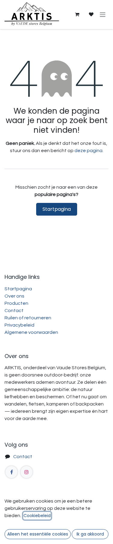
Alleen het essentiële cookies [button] (37, 534)
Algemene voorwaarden (31, 332)
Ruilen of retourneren (28, 317)
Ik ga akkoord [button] (90, 534)
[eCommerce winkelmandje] (77, 14)
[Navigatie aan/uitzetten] (102, 14)
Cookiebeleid (37, 516)
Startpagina (56, 209)
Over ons (14, 296)
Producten (16, 303)
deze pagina (88, 150)
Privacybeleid (19, 325)
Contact (14, 310)
